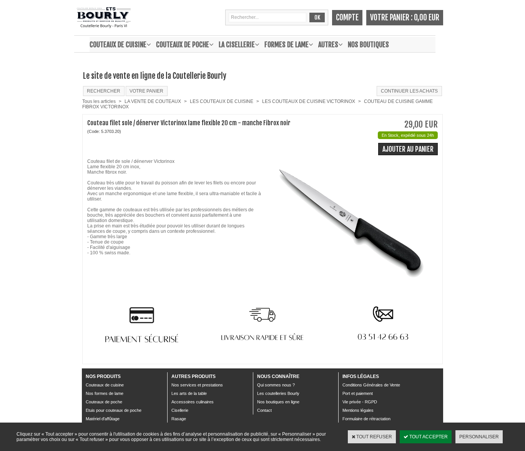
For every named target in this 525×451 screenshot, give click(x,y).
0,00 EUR (426, 17)
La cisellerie (237, 44)
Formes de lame (286, 44)
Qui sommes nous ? (276, 385)
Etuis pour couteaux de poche (113, 410)
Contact (264, 410)
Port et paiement (357, 393)
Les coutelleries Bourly (278, 393)
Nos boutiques (368, 44)
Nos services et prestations (197, 385)
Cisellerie (179, 410)
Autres (328, 44)
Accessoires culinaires (192, 402)
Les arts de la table (189, 393)
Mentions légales (358, 410)
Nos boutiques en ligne (278, 402)
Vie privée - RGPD (359, 402)
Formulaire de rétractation (366, 418)
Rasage (178, 418)
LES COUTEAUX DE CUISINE (221, 101)
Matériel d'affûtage (103, 418)
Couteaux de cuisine (118, 44)
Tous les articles (99, 101)
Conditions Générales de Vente (371, 385)
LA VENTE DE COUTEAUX (153, 101)
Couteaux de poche (182, 44)
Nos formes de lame (104, 393)
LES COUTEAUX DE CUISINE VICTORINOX (308, 101)
